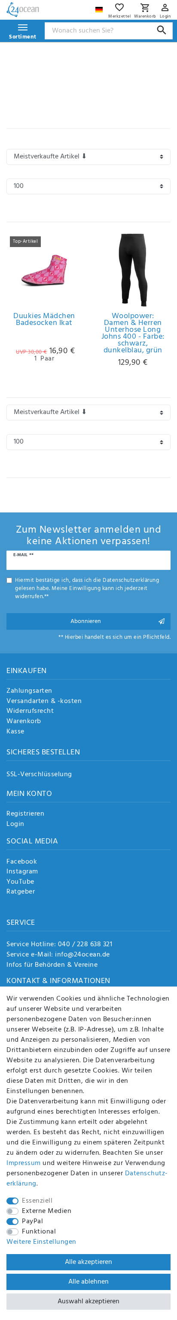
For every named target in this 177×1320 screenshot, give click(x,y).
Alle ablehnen (88, 1281)
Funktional (39, 1232)
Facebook (21, 862)
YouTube (20, 882)
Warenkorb (23, 722)
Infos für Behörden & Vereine (52, 965)
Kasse (15, 732)
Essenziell (37, 1201)
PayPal (32, 1221)
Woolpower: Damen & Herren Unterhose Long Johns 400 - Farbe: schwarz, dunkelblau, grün (133, 333)
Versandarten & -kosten (44, 702)
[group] (44, 270)
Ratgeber (20, 892)
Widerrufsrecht (30, 711)
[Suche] (161, 30)
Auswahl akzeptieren (88, 1301)
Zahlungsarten (29, 691)
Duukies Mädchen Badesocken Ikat (44, 321)
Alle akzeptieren (88, 1262)
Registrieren (25, 814)
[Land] (100, 7)
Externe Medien (46, 1211)
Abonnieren (85, 621)
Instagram (22, 872)
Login (15, 824)
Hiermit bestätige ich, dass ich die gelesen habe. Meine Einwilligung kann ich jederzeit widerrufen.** (87, 588)
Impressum (23, 1163)
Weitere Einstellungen (41, 1242)
